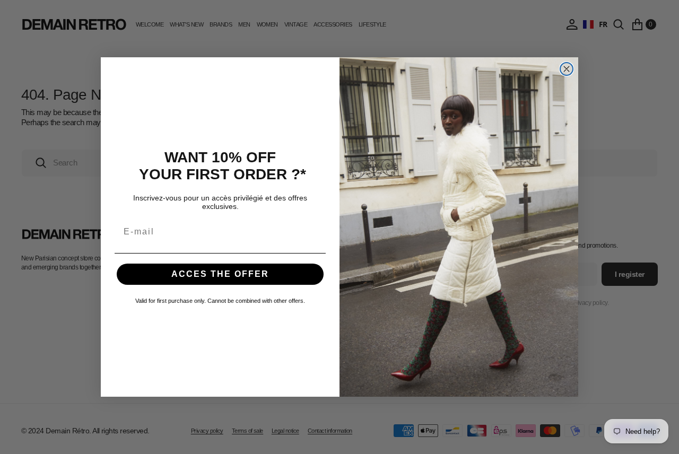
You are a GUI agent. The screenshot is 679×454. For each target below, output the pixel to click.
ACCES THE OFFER (220, 273)
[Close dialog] (566, 69)
